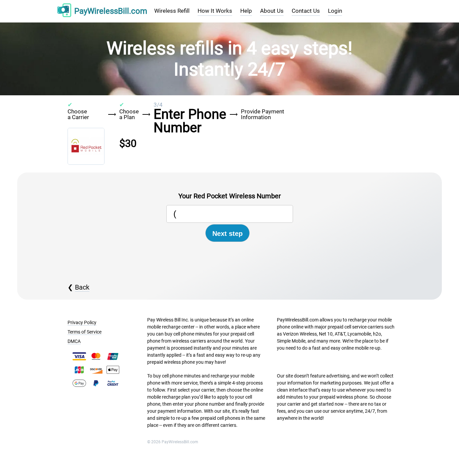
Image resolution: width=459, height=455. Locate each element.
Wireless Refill (172, 10)
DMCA (74, 341)
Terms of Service (84, 332)
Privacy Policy (82, 322)
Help (246, 10)
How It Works (215, 10)
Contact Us (306, 10)
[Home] (64, 11)
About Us (272, 10)
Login (335, 10)
